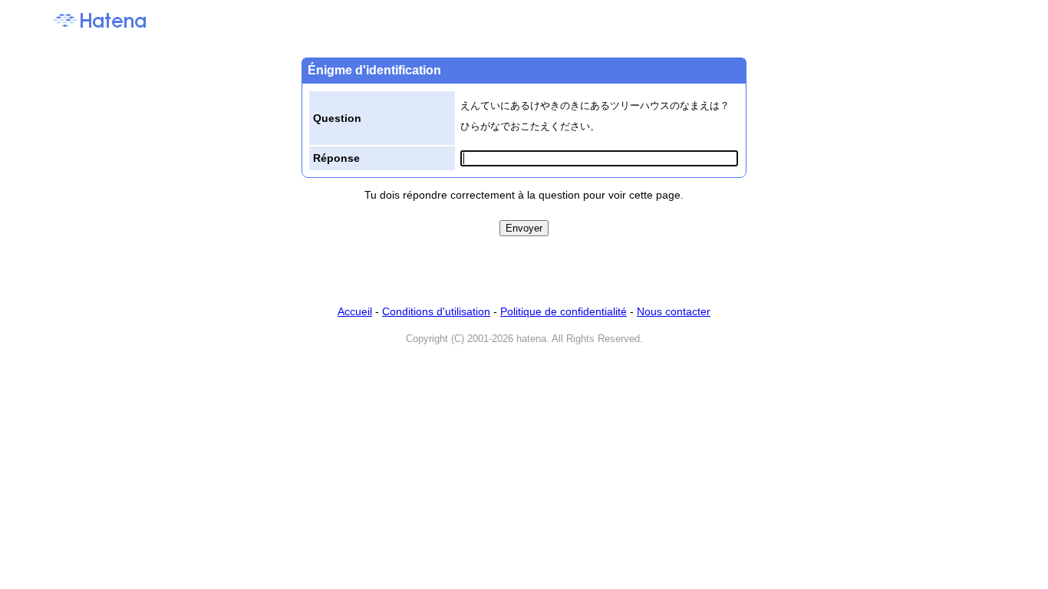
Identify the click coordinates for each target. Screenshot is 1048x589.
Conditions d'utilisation (436, 311)
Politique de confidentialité (563, 311)
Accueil (355, 311)
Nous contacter (673, 311)
